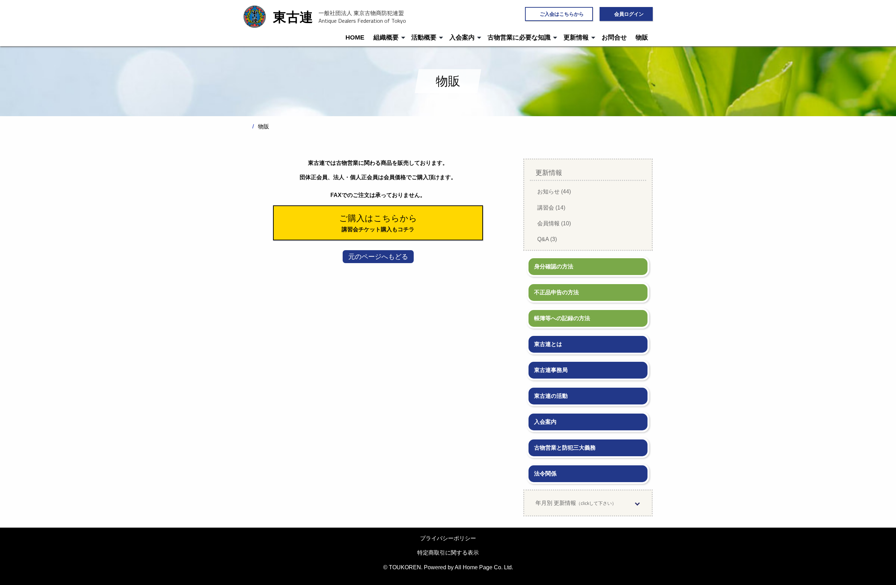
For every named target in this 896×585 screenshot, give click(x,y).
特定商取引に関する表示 (448, 553)
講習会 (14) (551, 208)
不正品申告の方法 (556, 292)
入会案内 (545, 422)
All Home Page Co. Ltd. (484, 567)
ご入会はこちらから (562, 14)
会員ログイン (629, 14)
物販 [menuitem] (642, 37)
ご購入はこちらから (378, 218)
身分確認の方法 (553, 266)
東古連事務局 (551, 370)
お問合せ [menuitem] (614, 37)
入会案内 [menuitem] (462, 37)
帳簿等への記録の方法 (562, 318)
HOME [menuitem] (354, 37)
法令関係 (545, 474)
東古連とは (548, 344)
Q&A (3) (547, 239)
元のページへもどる (378, 256)
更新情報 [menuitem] (576, 37)
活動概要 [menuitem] (423, 37)
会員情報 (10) (554, 223)
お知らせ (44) (554, 192)
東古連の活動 (551, 396)
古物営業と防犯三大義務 (565, 448)
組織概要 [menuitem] (386, 37)
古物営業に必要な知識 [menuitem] (519, 37)
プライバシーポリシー (448, 538)
